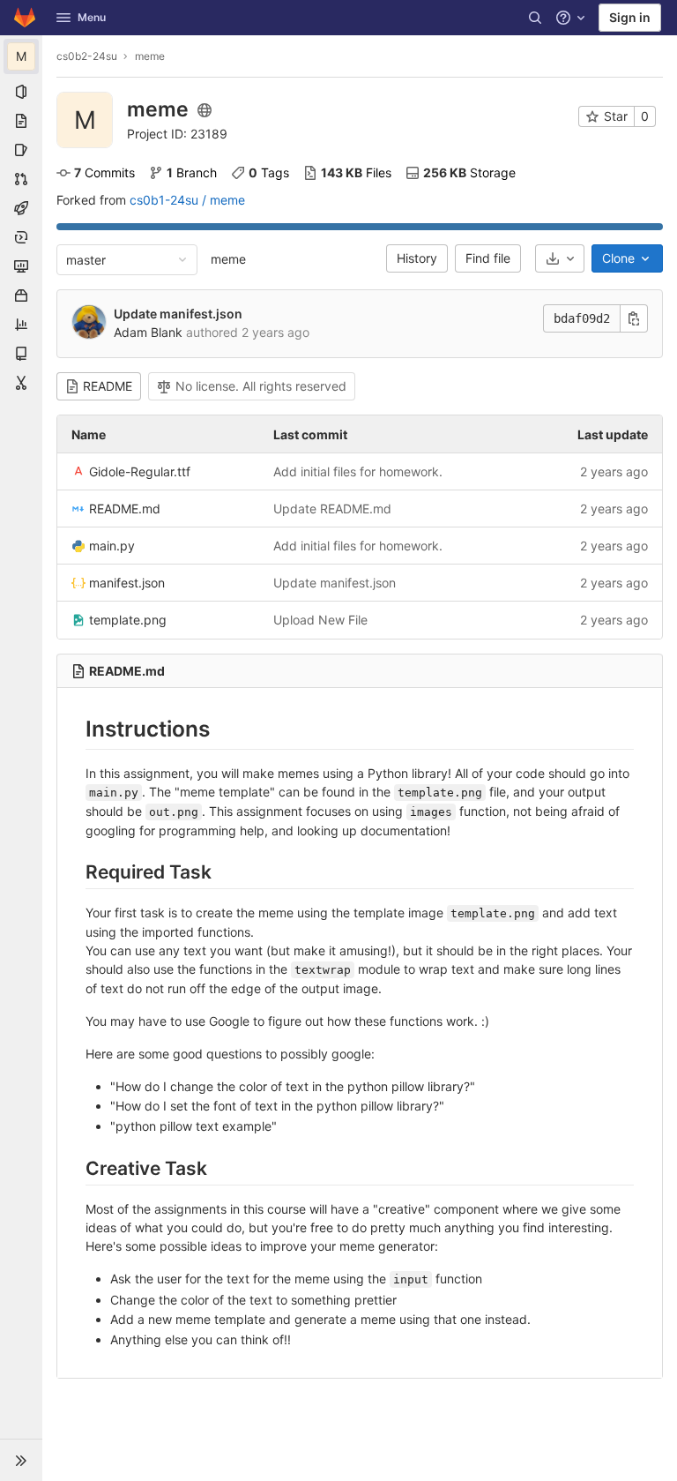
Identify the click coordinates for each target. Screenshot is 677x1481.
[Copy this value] (634, 318)
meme (228, 258)
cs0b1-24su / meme (187, 199)
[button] (21, 1460)
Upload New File (320, 619)
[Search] (535, 18)
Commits (104, 172)
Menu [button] (92, 17)
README (107, 385)
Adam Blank (148, 332)
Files (356, 172)
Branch (192, 172)
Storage (469, 172)
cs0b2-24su (86, 56)
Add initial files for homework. (358, 471)
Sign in (630, 17)
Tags (269, 172)
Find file (487, 258)
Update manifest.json (178, 313)
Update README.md (332, 508)
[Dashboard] (24, 17)
